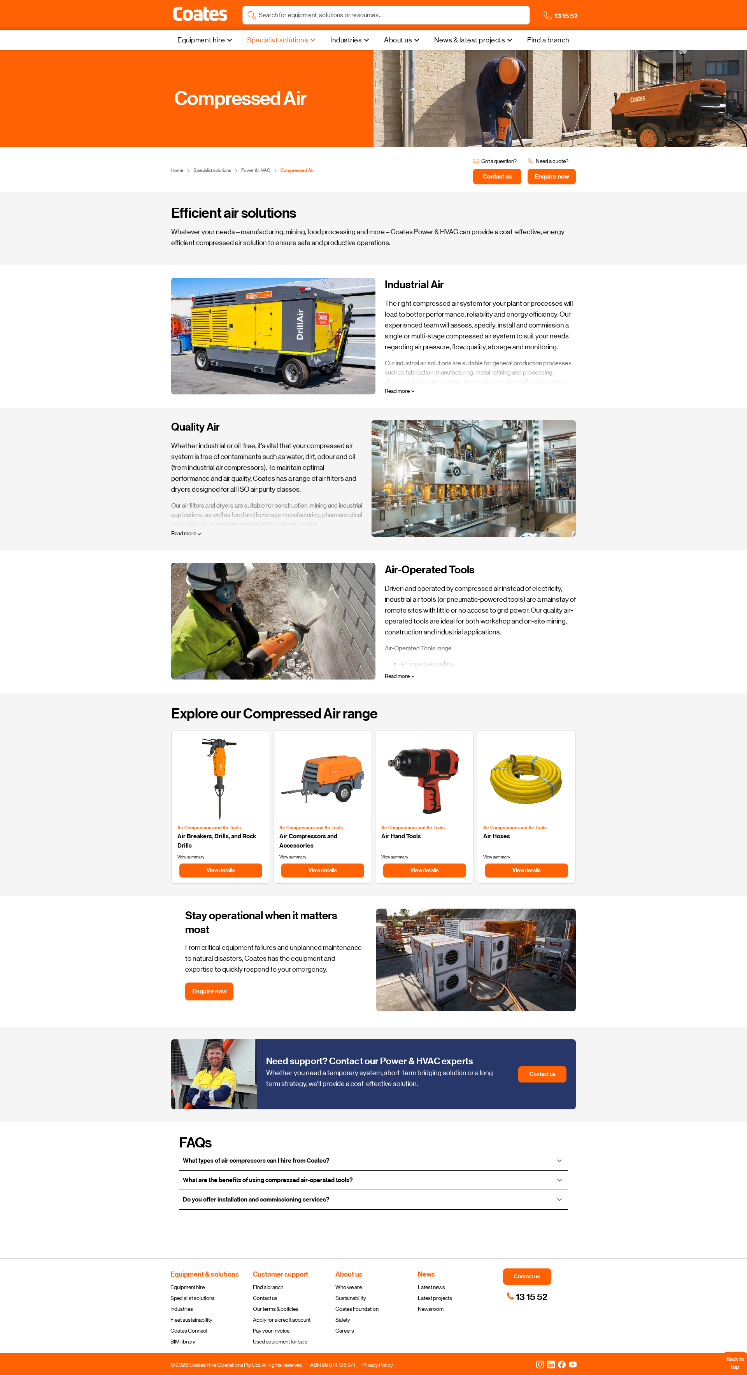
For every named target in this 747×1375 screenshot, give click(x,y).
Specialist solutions (192, 1298)
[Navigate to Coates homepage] (200, 15)
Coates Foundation (357, 1309)
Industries (181, 1309)
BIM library (182, 1341)
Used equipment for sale (280, 1341)
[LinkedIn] (551, 1364)
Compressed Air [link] (297, 170)
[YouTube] (573, 1364)
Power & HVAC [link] (255, 170)
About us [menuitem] (398, 40)
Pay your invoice (271, 1331)
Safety (342, 1320)
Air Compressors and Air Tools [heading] (209, 827)
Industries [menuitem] (346, 40)
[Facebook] (562, 1364)
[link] (527, 1297)
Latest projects (435, 1298)
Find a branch (268, 1287)
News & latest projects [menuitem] (469, 40)
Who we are (348, 1287)
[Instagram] (540, 1364)
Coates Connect (188, 1331)
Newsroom (431, 1309)
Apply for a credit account (281, 1320)
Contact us (265, 1298)
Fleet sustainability (191, 1320)
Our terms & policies (275, 1309)
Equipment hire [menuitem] (201, 40)
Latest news (431, 1287)
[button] (200, 14)
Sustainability (350, 1298)
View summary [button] (190, 857)
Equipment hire (187, 1287)
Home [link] (177, 170)
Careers (344, 1331)
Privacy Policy (377, 1365)
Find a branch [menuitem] (548, 40)
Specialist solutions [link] (212, 170)
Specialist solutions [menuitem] (277, 40)
